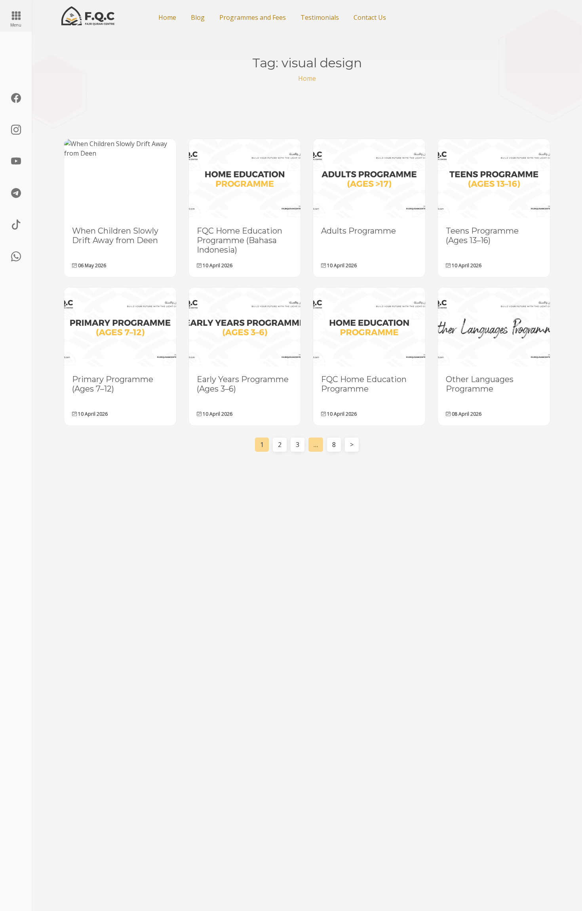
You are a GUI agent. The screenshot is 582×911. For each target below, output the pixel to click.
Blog (198, 17)
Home (167, 17)
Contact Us (370, 17)
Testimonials (320, 17)
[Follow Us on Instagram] (16, 130)
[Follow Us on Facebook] (16, 98)
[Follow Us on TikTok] (16, 225)
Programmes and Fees (252, 17)
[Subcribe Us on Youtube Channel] (16, 161)
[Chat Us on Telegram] (16, 193)
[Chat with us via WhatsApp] (16, 256)
